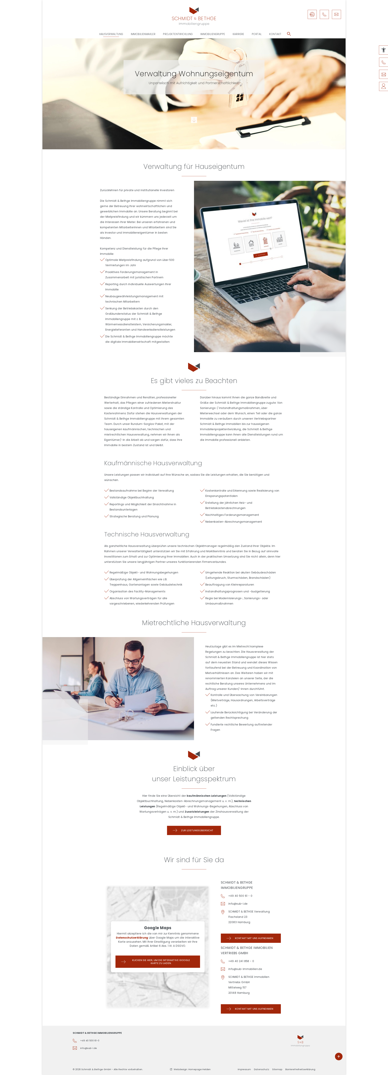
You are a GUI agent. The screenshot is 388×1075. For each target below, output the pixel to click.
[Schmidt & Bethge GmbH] (194, 16)
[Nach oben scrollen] (339, 1056)
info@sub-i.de (336, 14)
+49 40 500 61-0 (89, 1040)
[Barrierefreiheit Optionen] (383, 50)
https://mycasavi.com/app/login (312, 14)
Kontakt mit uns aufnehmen (254, 938)
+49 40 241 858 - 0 (241, 961)
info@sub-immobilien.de (245, 969)
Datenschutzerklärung (132, 937)
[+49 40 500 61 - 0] (324, 14)
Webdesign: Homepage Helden (192, 1069)
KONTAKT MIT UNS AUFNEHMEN (254, 1009)
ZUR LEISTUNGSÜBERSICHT (197, 830)
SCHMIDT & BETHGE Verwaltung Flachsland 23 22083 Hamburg (249, 917)
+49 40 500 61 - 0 (240, 896)
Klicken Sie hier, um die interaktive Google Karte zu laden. (161, 961)
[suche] (289, 34)
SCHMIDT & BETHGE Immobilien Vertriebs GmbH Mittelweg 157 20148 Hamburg (248, 985)
